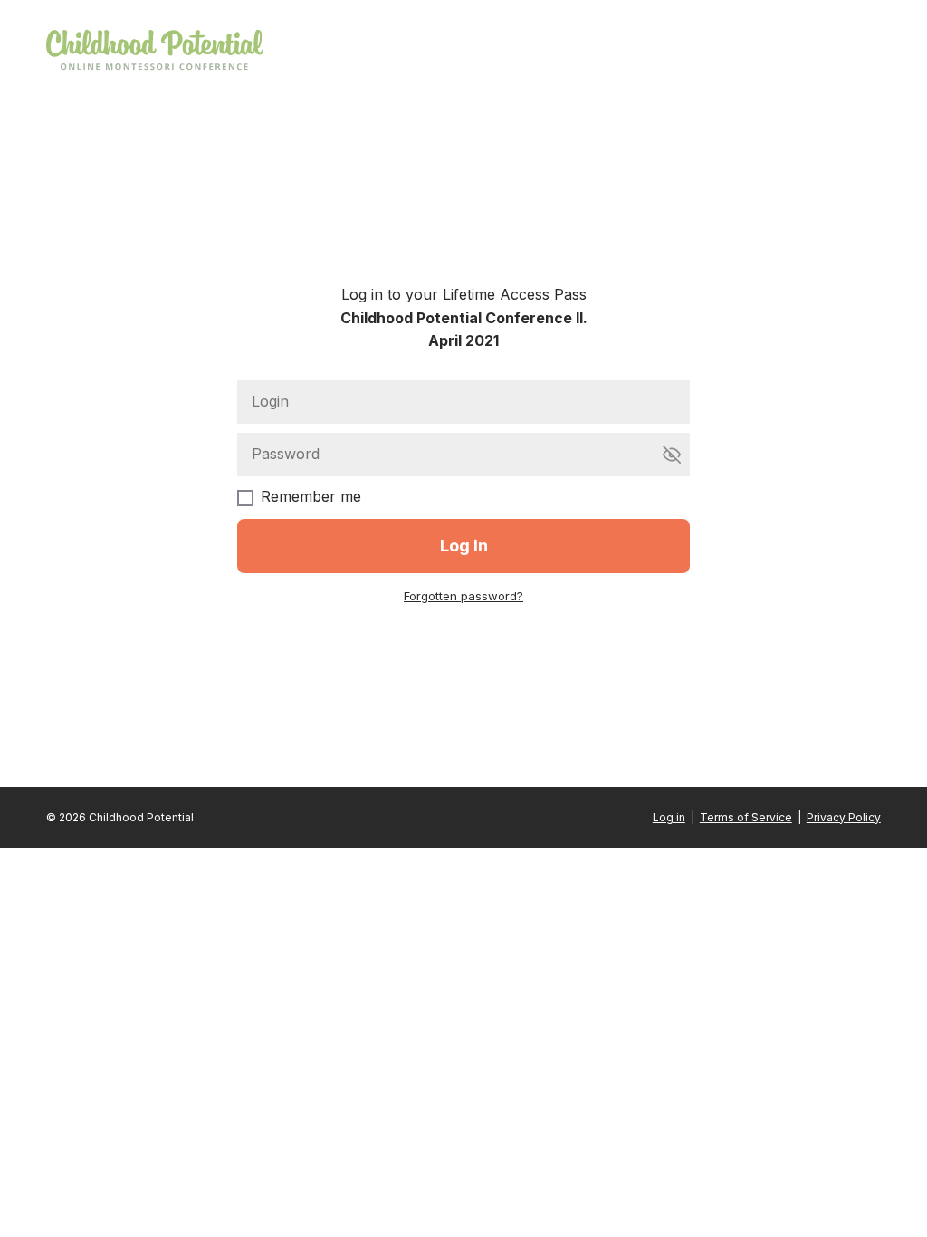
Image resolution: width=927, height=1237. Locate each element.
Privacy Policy (844, 817)
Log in (669, 817)
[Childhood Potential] (154, 51)
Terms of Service (746, 817)
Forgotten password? (463, 596)
